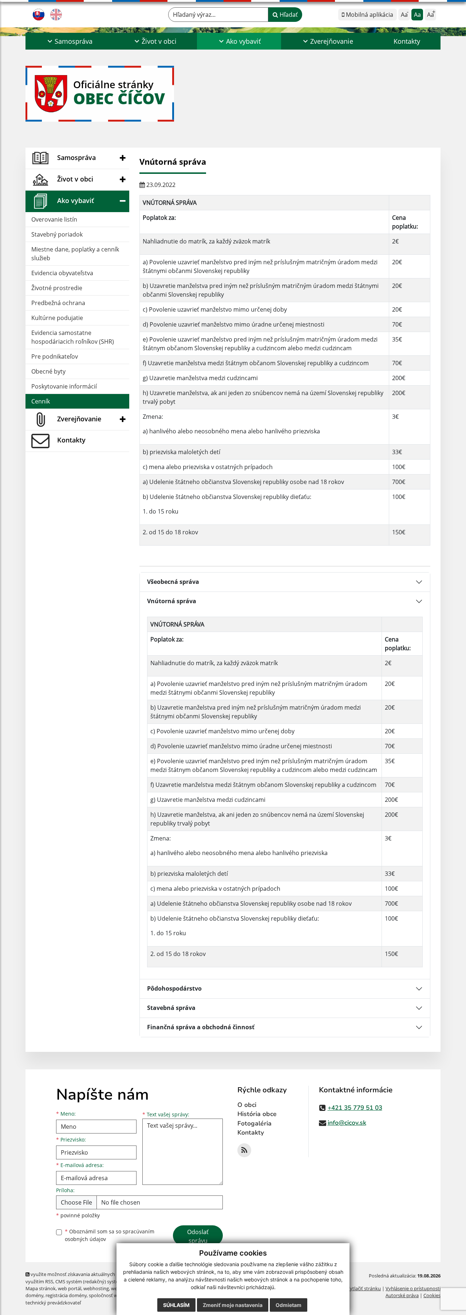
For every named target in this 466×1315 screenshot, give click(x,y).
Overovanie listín (54, 219)
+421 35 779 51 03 (355, 1108)
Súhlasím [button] (176, 1305)
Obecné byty (48, 371)
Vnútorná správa (171, 601)
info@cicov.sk (347, 1123)
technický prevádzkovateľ (53, 1302)
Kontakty (407, 41)
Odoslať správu (198, 1236)
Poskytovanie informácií (64, 386)
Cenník (40, 401)
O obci (246, 1105)
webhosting (96, 1288)
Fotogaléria (254, 1123)
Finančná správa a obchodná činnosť (200, 1027)
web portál (69, 1288)
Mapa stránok (40, 1288)
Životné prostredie (56, 288)
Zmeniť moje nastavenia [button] (232, 1305)
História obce (257, 1114)
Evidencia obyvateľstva (62, 273)
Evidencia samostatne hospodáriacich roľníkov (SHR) (72, 337)
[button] (69, 41)
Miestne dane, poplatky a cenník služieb (75, 253)
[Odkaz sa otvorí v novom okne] (244, 1150)
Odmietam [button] (288, 1305)
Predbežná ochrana (58, 303)
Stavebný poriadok (57, 234)
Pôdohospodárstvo (174, 988)
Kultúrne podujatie (57, 318)
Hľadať (288, 15)
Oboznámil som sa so (109, 1235)
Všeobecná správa (173, 582)
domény (34, 1295)
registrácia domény (66, 1295)
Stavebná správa (171, 1008)
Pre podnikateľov (54, 356)
